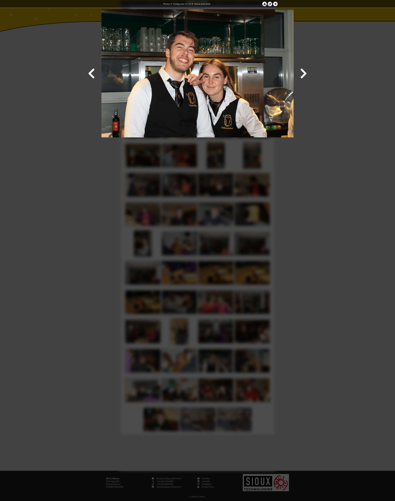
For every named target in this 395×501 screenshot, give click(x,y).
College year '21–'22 (182, 3)
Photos (166, 3)
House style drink (202, 3)
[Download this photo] (264, 4)
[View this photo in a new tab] (270, 4)
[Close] (275, 4)
